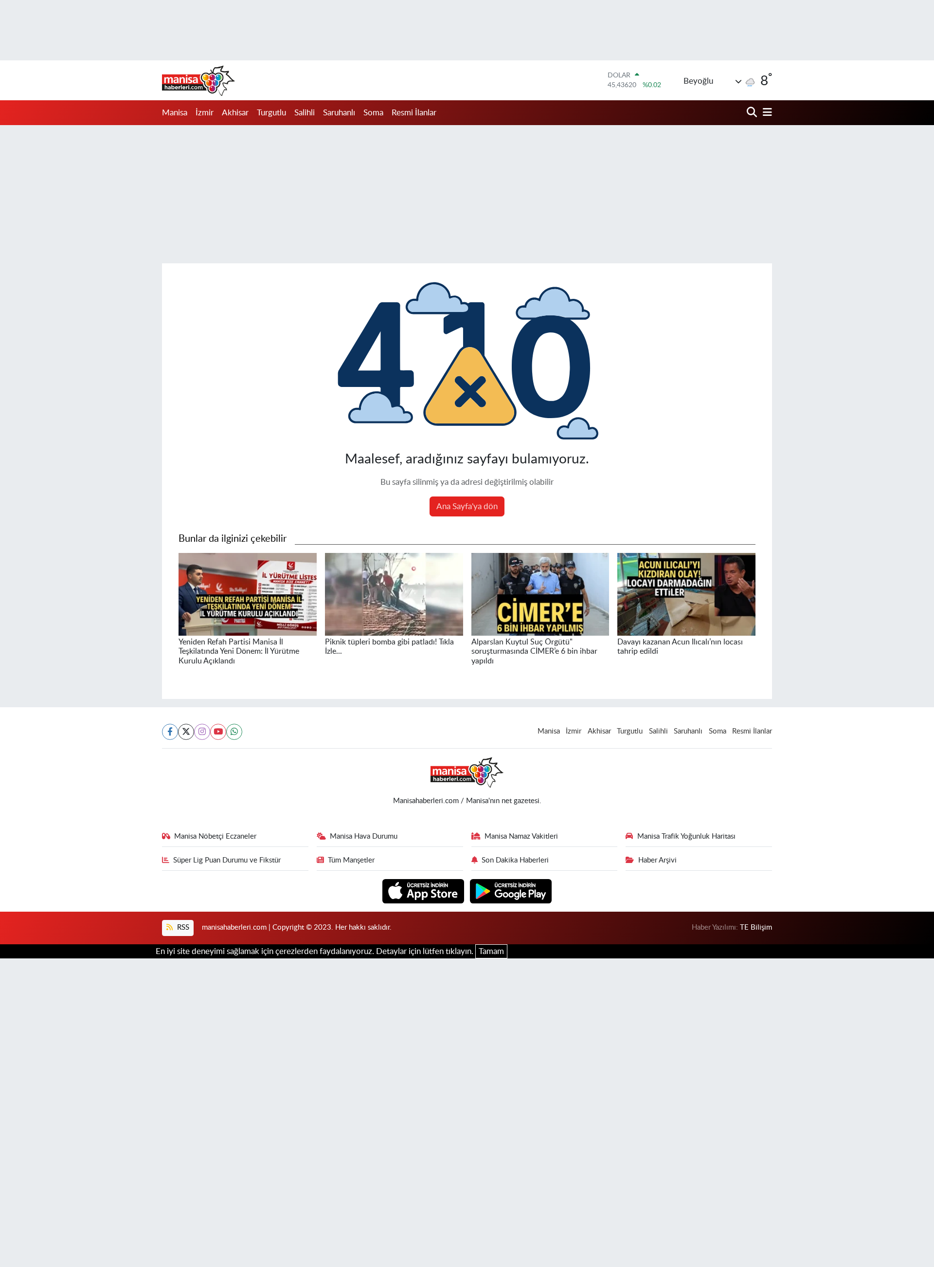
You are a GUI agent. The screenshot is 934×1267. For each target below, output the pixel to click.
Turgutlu (271, 113)
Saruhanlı (339, 113)
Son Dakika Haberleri (515, 860)
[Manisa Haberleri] (198, 80)
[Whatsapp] (234, 732)
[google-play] (511, 890)
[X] (186, 732)
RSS (182, 927)
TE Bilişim (756, 927)
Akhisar (235, 113)
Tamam (491, 951)
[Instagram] (202, 732)
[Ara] (753, 112)
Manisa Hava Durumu (363, 836)
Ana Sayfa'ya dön (467, 506)
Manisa (174, 113)
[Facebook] (170, 732)
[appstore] (424, 890)
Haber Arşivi (657, 860)
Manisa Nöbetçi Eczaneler (215, 836)
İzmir (205, 113)
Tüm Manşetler (351, 860)
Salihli (304, 113)
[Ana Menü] (765, 112)
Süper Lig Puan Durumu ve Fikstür (227, 860)
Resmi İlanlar (414, 113)
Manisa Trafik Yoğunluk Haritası (686, 836)
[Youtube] (218, 732)
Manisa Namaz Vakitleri (521, 836)
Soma (373, 113)
